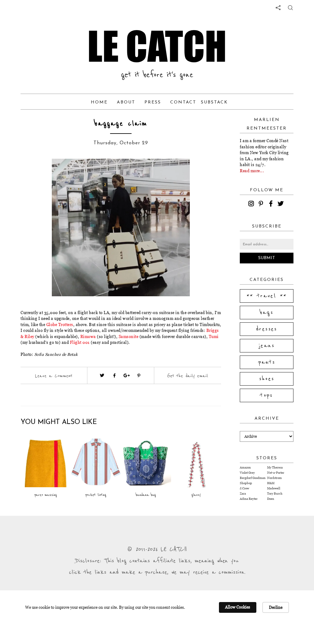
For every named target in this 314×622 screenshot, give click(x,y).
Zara (243, 494)
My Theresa (275, 467)
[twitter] (281, 204)
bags (267, 312)
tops (266, 395)
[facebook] (271, 204)
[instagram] (252, 204)
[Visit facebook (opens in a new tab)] (114, 375)
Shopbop (246, 483)
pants (266, 362)
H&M (270, 483)
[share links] (278, 7)
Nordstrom (274, 478)
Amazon (245, 467)
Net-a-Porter (275, 473)
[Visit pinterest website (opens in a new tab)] (42, 172)
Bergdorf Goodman (253, 478)
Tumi (214, 336)
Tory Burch (274, 494)
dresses (266, 329)
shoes (266, 379)
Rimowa (88, 336)
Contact (183, 102)
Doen (270, 499)
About (126, 102)
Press (152, 102)
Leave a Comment (53, 376)
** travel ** (267, 296)
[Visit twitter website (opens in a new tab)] (102, 375)
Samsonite (129, 336)
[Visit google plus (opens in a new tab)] (127, 375)
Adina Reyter (249, 499)
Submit (266, 258)
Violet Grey (247, 473)
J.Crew (244, 488)
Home (99, 102)
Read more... (252, 170)
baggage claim (120, 123)
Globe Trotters (59, 324)
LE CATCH (157, 46)
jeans (266, 345)
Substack (214, 102)
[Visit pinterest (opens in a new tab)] (139, 375)
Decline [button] (275, 607)
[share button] (290, 7)
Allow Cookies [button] (237, 607)
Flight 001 (80, 342)
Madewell (273, 488)
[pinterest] (261, 204)
